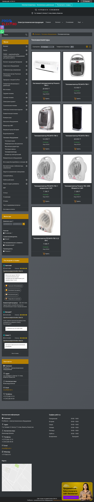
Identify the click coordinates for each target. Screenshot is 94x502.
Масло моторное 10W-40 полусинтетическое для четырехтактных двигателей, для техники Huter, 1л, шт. (14, 277)
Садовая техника (8, 93)
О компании (69, 22)
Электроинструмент (9, 101)
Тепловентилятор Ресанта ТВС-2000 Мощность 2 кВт (77, 187)
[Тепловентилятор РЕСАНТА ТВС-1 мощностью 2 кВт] (46, 169)
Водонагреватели (8, 133)
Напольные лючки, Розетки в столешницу (12, 74)
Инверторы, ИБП (8, 125)
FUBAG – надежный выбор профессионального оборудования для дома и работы (14, 56)
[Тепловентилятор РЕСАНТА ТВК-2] (46, 118)
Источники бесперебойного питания (14, 162)
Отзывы (5, 201)
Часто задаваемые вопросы (11, 205)
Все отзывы (15, 353)
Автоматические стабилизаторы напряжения (13, 167)
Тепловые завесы (10, 149)
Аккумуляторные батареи (11, 129)
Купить (47, 98)
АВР (4, 188)
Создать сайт (5, 1)
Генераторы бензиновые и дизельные (11, 84)
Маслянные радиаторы (12, 146)
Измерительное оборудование (12, 158)
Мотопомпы (6, 89)
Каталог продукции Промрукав (12, 62)
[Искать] (26, 34)
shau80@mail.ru (8, 390)
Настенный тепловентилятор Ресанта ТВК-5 (46, 84)
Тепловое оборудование (48, 34)
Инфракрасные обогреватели (14, 143)
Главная (48, 22)
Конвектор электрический (13, 154)
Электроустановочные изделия (12, 109)
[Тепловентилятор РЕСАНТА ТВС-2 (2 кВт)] (46, 221)
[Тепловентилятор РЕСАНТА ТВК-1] (77, 66)
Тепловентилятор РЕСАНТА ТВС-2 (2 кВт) (46, 239)
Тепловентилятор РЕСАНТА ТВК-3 (77, 136)
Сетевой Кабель (8, 176)
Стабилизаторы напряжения (12, 70)
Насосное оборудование (10, 121)
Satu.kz (55, 498)
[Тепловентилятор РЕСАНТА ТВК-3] (77, 118)
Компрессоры (7, 117)
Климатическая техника (10, 113)
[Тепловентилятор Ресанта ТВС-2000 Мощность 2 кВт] (77, 169)
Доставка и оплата (9, 209)
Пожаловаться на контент (60, 500)
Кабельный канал (8, 180)
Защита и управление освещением (14, 171)
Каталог (57, 22)
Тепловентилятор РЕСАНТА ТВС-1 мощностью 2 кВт (46, 187)
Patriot (5, 50)
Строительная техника (10, 105)
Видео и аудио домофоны (11, 184)
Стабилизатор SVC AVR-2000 (14, 328)
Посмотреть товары (64, 5)
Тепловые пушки (10, 141)
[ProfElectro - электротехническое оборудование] (9, 22)
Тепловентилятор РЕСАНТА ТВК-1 (77, 84)
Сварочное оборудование (11, 66)
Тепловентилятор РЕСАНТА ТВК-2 (46, 136)
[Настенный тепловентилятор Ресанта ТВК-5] (46, 66)
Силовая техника (8, 97)
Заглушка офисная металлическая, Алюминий (15, 345)
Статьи (5, 193)
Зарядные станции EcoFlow (11, 79)
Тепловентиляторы (11, 152)
